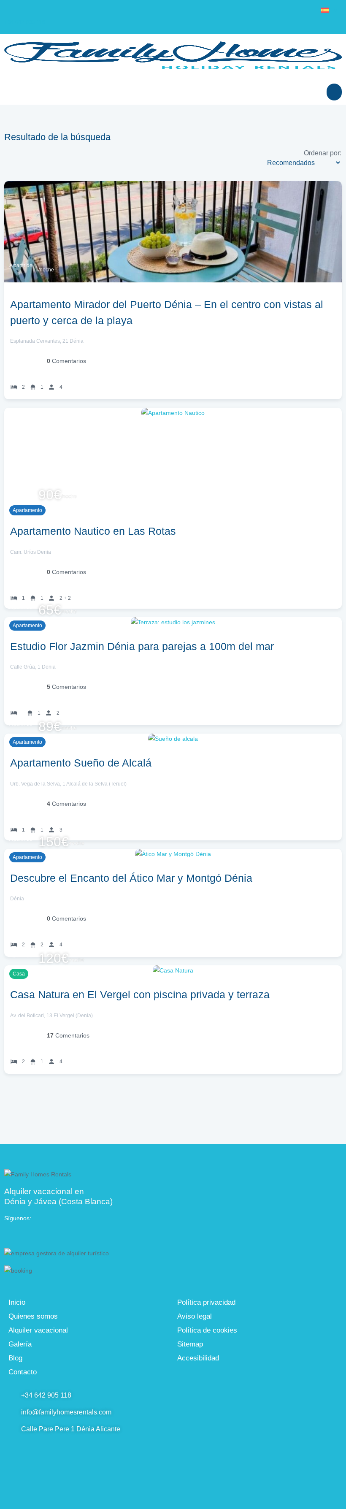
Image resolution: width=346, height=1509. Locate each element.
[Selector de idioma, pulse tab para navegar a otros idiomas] (329, 9)
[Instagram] (46, 1235)
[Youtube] (9, 1235)
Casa (19, 974)
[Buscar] (334, 92)
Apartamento (27, 510)
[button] (11, 92)
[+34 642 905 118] (9, 9)
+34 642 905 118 (24, 22)
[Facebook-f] (28, 1235)
